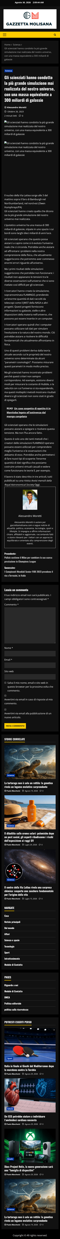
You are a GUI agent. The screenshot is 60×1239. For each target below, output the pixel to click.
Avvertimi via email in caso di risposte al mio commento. (28, 701)
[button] (4, 35)
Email (8, 659)
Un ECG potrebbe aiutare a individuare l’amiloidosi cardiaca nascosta (24, 1118)
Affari (7, 934)
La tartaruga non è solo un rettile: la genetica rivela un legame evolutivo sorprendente (28, 784)
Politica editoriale (12, 1003)
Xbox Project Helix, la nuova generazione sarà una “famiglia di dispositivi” (28, 1168)
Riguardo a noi (11, 985)
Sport (7, 952)
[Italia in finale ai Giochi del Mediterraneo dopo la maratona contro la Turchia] (30, 1045)
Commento (11, 604)
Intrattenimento (12, 958)
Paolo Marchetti (13, 791)
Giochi (10, 1159)
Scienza (8, 71)
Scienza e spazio (12, 940)
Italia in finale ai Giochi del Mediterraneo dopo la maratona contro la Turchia (29, 1067)
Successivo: (28, 571)
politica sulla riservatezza (16, 1009)
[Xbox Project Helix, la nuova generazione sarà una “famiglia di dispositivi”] (30, 1146)
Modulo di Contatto (13, 964)
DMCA (7, 997)
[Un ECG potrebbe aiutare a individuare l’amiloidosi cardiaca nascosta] (30, 1095)
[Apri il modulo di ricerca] (55, 35)
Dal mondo (9, 928)
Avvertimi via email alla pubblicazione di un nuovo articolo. (27, 715)
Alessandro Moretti (16, 107)
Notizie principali (12, 922)
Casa (6, 915)
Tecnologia (9, 946)
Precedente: (28, 557)
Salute (10, 1108)
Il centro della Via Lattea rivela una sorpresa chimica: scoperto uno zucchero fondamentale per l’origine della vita (28, 890)
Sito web (9, 671)
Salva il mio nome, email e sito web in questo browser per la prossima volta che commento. (30, 686)
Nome (8, 648)
